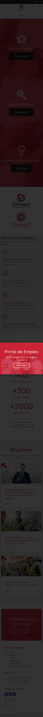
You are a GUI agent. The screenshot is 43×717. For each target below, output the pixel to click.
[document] (21, 358)
